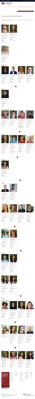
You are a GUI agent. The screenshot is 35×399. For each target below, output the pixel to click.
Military (2, 20)
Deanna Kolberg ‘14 (30, 310)
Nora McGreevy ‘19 (5, 263)
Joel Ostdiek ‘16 (12, 119)
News (31, 375)
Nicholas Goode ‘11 (30, 75)
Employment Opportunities (12, 379)
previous (12, 86)
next (23, 86)
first (9, 86)
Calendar (25, 6)
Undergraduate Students (21, 380)
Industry (23, 11)
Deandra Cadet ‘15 (4, 310)
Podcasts (32, 376)
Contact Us (13, 395)
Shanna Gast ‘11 (21, 75)
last (25, 86)
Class (28, 11)
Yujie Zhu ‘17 (12, 284)
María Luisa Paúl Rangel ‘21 (12, 264)
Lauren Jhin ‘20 (21, 310)
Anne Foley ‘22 (29, 213)
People (12, 6)
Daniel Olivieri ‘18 (4, 119)
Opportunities (21, 6)
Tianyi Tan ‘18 (4, 284)
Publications (21, 375)
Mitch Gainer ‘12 (12, 75)
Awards (11, 378)
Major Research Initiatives (21, 374)
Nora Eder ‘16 (12, 360)
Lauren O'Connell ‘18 (4, 239)
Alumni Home (31, 11)
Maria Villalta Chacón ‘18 (29, 361)
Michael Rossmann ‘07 (5, 99)
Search (33, 7)
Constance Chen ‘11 (5, 55)
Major (26, 11)
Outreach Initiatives (11, 376)
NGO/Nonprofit (5, 20)
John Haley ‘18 (12, 144)
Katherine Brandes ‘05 (5, 214)
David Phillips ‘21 (29, 119)
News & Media (29, 6)
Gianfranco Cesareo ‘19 (21, 214)
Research (16, 6)
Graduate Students (21, 378)
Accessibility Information (4, 396)
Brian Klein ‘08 (29, 144)
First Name (3, 377)
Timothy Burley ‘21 (5, 360)
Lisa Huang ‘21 (21, 360)
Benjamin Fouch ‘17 (5, 75)
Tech (10, 20)
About (9, 6)
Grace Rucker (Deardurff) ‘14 (12, 239)
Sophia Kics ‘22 (21, 144)
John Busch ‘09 (12, 213)
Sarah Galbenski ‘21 (5, 144)
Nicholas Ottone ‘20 (21, 119)
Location (20, 11)
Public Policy (8, 20)
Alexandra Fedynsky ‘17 (13, 311)
